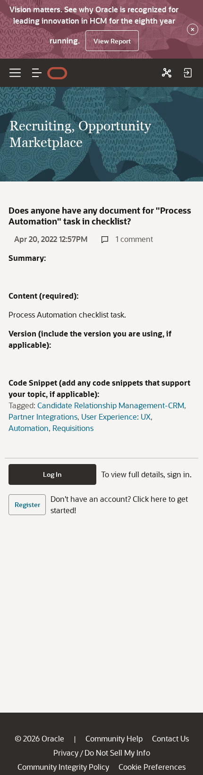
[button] (36, 72)
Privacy (65, 753)
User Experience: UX (116, 417)
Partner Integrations (42, 417)
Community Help (114, 738)
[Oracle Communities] (166, 72)
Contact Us (170, 738)
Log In (52, 474)
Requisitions (72, 428)
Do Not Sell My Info (117, 753)
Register (27, 504)
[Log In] (187, 73)
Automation (28, 428)
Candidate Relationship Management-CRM (110, 405)
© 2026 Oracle (39, 738)
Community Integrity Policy (63, 767)
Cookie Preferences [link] (152, 767)
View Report (112, 40)
